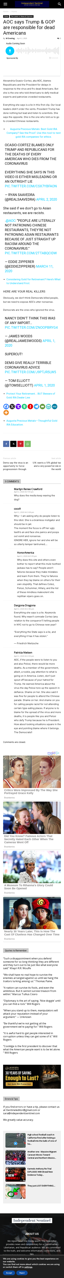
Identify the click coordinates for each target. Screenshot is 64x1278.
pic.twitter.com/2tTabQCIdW (31, 253)
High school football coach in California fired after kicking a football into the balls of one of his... (42, 1138)
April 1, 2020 (44, 385)
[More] (6, 412)
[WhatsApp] (28, 444)
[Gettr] (30, 406)
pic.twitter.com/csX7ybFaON (31, 186)
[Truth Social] (18, 406)
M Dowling (10, 38)
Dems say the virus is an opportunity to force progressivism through (15, 466)
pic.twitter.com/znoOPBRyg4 (31, 327)
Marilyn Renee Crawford (28, 489)
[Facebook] (6, 406)
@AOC (11, 221)
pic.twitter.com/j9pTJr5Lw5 (30, 372)
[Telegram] (36, 406)
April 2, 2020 (46, 199)
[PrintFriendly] (48, 406)
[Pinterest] (20, 444)
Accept (9, 1273)
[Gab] (24, 406)
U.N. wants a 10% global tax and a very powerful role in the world (47, 466)
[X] (12, 406)
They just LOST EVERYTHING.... (41, 1185)
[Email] (42, 406)
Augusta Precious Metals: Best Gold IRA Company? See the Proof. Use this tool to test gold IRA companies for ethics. (34, 132)
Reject (22, 1273)
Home (6, 11)
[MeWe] (54, 406)
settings (28, 1267)
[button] (59, 4)
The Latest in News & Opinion (22, 16)
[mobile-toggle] (5, 4)
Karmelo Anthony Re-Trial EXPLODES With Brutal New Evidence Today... (40, 1171)
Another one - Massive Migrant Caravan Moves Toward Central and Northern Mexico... (41, 1154)
